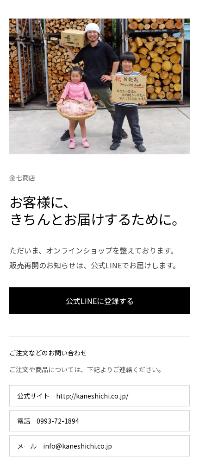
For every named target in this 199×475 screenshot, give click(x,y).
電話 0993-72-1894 (48, 420)
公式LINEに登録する (100, 300)
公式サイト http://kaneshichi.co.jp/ (72, 395)
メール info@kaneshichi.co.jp (64, 445)
